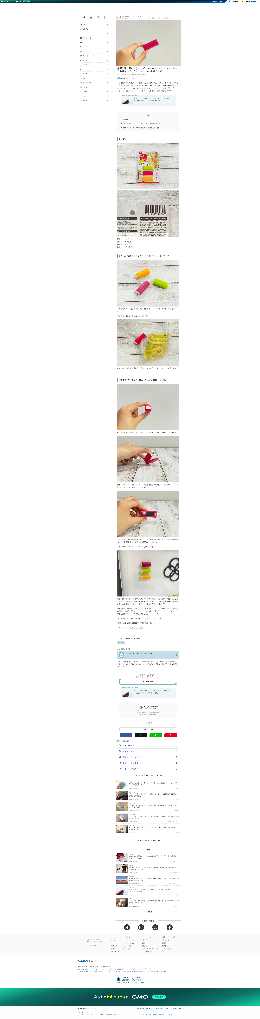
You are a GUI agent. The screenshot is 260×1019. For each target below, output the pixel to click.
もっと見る (148, 912)
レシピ (82, 69)
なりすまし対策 (148, 971)
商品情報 (125, 119)
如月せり (177, 906)
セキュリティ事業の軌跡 (160, 971)
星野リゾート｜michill (87, 56)
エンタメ (82, 78)
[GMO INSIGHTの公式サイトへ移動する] (87, 960)
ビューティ (83, 65)
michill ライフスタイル (127, 78)
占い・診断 (83, 91)
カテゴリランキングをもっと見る (148, 840)
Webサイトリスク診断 (129, 969)
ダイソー (132, 247)
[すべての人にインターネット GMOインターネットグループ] (246, 1)
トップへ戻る (147, 723)
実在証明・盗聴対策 (83, 971)
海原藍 (178, 788)
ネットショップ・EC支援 (97, 1014)
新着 (81, 42)
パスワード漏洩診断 (118, 969)
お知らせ (82, 24)
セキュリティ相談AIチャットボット (145, 969)
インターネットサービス (83, 1014)
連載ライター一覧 (85, 38)
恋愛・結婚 (83, 87)
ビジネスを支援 (108, 1014)
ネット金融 (148, 1014)
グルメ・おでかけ (85, 82)
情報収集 (142, 1014)
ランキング (83, 47)
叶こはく (177, 895)
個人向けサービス (163, 1014)
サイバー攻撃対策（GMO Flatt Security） (132, 971)
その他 (170, 1014)
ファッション (84, 60)
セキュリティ (117, 1014)
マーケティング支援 (126, 1014)
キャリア (82, 96)
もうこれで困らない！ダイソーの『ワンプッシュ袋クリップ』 (142, 123)
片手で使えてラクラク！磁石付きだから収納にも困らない (141, 128)
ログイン (82, 33)
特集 (81, 51)
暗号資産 (155, 1014)
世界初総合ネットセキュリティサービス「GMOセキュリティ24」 (94, 969)
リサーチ (135, 1014)
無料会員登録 (84, 29)
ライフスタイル (85, 74)
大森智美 (177, 810)
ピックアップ (84, 100)
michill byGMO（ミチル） (123, 16)
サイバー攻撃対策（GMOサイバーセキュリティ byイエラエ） (105, 971)
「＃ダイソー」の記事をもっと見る (130, 628)
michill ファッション (174, 861)
